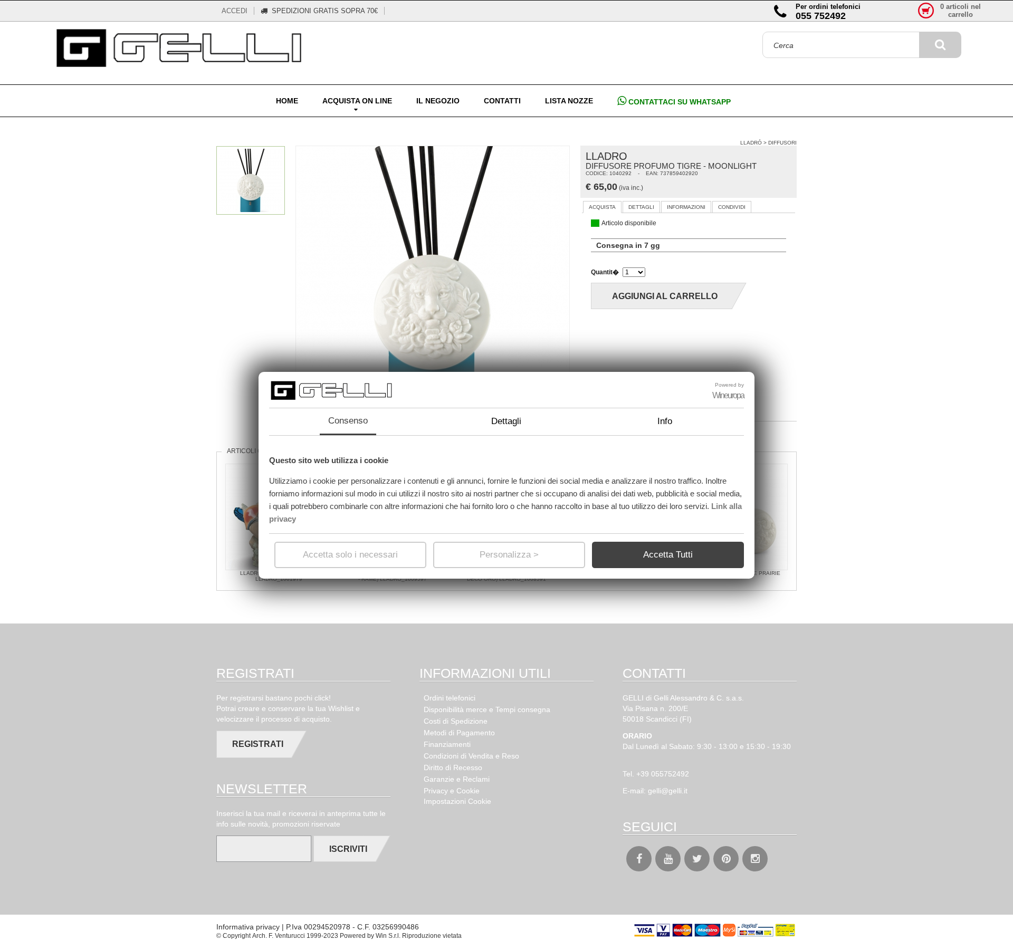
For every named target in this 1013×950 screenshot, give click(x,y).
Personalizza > (509, 555)
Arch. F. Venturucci (278, 935)
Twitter (697, 858)
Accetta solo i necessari (350, 555)
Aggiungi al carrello (665, 296)
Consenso (348, 421)
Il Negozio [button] (438, 101)
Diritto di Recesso (453, 767)
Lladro (606, 156)
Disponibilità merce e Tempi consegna (487, 709)
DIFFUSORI (782, 143)
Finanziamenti (447, 744)
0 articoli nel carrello (960, 10)
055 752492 (821, 16)
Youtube (668, 858)
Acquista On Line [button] (357, 101)
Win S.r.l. (388, 935)
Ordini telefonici (449, 698)
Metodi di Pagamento (459, 732)
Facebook (639, 858)
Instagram (755, 858)
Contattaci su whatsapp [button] (678, 102)
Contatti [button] (502, 101)
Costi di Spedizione (456, 721)
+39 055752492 (662, 774)
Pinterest (726, 858)
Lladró (751, 143)
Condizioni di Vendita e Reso (471, 756)
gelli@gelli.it (667, 790)
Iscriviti (348, 849)
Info (664, 421)
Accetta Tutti (668, 555)
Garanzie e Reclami (457, 779)
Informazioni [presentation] (686, 207)
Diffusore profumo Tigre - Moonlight (671, 165)
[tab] (602, 207)
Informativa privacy (248, 927)
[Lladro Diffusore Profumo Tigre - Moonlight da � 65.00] (181, 48)
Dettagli (506, 421)
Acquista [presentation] (602, 207)
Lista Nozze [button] (569, 101)
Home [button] (287, 101)
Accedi (234, 11)
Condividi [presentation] (732, 207)
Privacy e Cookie (452, 790)
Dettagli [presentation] (641, 207)
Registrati (257, 744)
